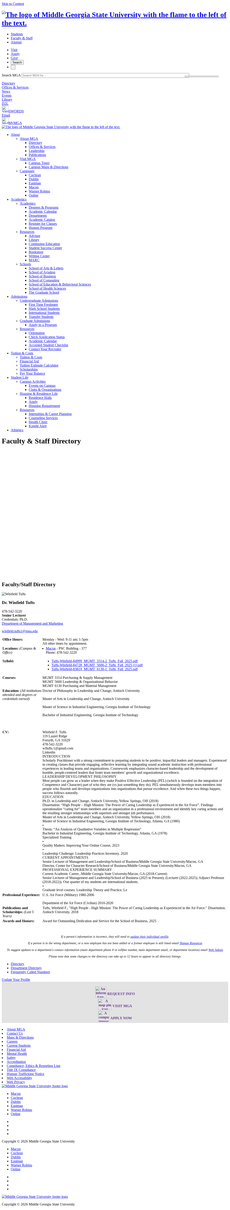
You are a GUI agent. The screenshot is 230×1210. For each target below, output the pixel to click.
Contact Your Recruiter (45, 349)
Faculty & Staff (22, 38)
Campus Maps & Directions (48, 167)
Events (6, 95)
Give (14, 58)
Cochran (35, 175)
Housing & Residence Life (39, 394)
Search (17, 62)
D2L (5, 103)
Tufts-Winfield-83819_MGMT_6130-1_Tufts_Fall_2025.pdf (94, 669)
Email (6, 115)
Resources (27, 232)
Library (7, 99)
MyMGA (15, 123)
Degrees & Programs (43, 207)
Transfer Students (41, 317)
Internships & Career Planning (50, 414)
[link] (35, 1086)
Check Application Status (47, 337)
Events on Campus (42, 385)
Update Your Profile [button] (16, 980)
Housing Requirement (44, 406)
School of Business (42, 276)
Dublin (34, 179)
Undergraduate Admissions (39, 300)
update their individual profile (149, 936)
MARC (34, 260)
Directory (8, 83)
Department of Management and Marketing (32, 623)
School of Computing (44, 280)
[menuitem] (119, 165)
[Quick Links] (13, 67)
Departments (38, 215)
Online (33, 195)
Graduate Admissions (35, 321)
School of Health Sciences (47, 288)
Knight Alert (37, 426)
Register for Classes (43, 224)
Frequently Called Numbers (30, 972)
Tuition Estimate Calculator (39, 365)
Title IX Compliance (21, 1070)
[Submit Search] (202, 76)
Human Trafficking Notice (25, 1074)
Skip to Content (13, 4)
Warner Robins (39, 191)
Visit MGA (28, 159)
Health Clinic (38, 422)
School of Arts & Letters (46, 268)
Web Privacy (16, 1082)
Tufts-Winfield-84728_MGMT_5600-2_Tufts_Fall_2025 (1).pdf (97, 665)
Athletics (17, 430)
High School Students (44, 309)
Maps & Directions (20, 1037)
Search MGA (11, 75)
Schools (25, 264)
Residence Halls (40, 398)
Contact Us (15, 1033)
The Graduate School (44, 292)
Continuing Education (44, 244)
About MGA (29, 139)
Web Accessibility (19, 1078)
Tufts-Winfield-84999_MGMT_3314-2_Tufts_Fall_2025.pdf (94, 661)
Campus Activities (33, 381)
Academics (19, 199)
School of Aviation (42, 272)
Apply (15, 54)
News (6, 91)
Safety (11, 1058)
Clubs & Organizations (45, 389)
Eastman (35, 183)
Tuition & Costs (22, 353)
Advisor (34, 236)
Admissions (19, 296)
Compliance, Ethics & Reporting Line (33, 1066)
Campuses (27, 171)
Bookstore (36, 252)
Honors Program (40, 228)
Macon (34, 187)
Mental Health (17, 1054)
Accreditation (16, 1062)
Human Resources (191, 943)
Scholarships (29, 369)
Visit (14, 50)
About (15, 134)
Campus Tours (39, 163)
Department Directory (26, 968)
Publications (37, 155)
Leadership (36, 151)
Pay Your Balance (32, 373)
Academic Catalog (42, 219)
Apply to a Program (43, 325)
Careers (12, 1041)
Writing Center (39, 256)
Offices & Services (15, 87)
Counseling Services (43, 418)
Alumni (16, 42)
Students (17, 34)
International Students (44, 313)
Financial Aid (29, 361)
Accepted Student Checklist (48, 345)
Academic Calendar (43, 211)
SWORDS (16, 111)
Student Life (19, 377)
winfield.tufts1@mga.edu (20, 631)
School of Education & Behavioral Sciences (60, 284)
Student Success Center (45, 248)
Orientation (37, 333)
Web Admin (215, 950)
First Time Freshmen (43, 304)
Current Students (19, 1045)
